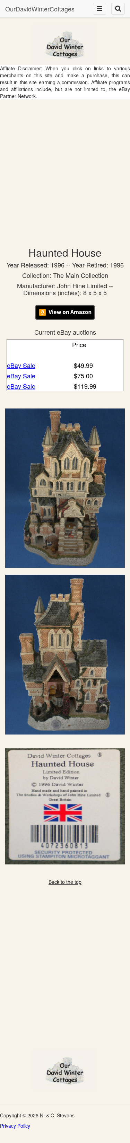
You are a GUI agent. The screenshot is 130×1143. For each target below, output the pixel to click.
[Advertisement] (65, 168)
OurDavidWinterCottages (40, 8)
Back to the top (65, 881)
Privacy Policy (15, 1125)
